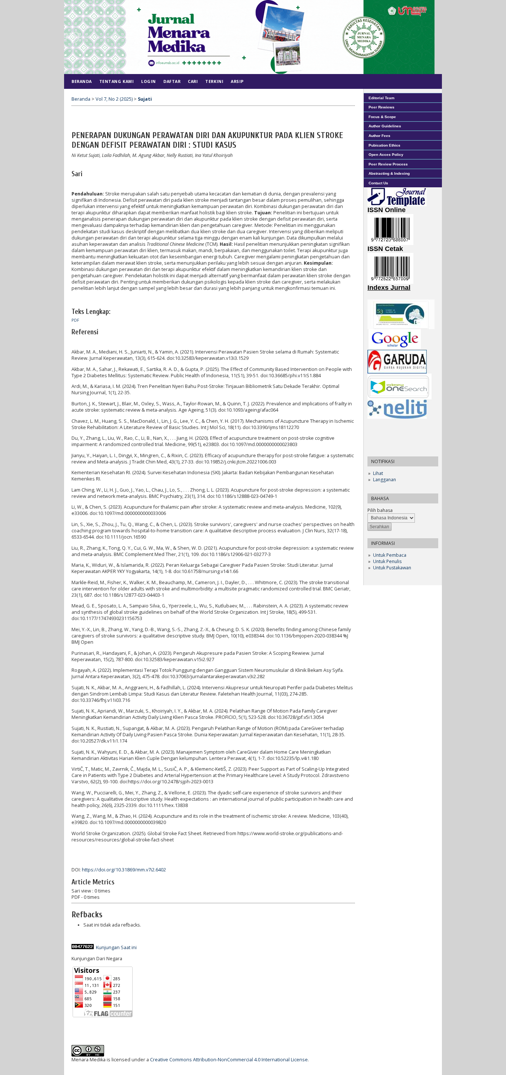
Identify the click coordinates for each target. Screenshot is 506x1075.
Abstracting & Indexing (389, 173)
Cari (193, 81)
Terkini (214, 81)
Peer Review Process (388, 164)
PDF (75, 320)
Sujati (145, 99)
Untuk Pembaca (389, 555)
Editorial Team (382, 98)
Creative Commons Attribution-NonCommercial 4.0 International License (229, 1059)
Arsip (237, 81)
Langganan (384, 479)
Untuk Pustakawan (392, 568)
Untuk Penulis (387, 561)
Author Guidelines (385, 126)
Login (148, 81)
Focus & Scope (382, 117)
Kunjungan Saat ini (116, 947)
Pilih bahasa (380, 510)
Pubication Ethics (384, 145)
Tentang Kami (116, 81)
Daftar (171, 81)
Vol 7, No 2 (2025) (114, 99)
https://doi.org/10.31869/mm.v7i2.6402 (124, 870)
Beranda (81, 81)
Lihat (378, 473)
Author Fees (379, 136)
